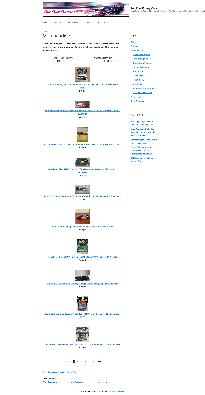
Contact (89, 22)
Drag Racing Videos (142, 63)
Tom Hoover (102, 382)
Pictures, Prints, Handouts (145, 88)
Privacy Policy (102, 22)
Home (45, 31)
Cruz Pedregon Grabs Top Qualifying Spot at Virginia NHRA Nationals (143, 132)
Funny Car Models (141, 67)
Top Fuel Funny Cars (143, 8)
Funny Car (52, 372)
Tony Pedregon (77, 382)
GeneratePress (118, 391)
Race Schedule (74, 22)
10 (94, 362)
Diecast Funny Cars (141, 54)
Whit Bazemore (50, 382)
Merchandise (56, 22)
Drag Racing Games (142, 59)
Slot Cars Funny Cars (142, 93)
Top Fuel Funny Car (67, 372)
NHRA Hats (138, 76)
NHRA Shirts (138, 80)
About (45, 22)
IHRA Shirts (138, 71)
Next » (100, 362)
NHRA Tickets (139, 84)
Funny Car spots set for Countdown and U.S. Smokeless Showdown (141, 150)
